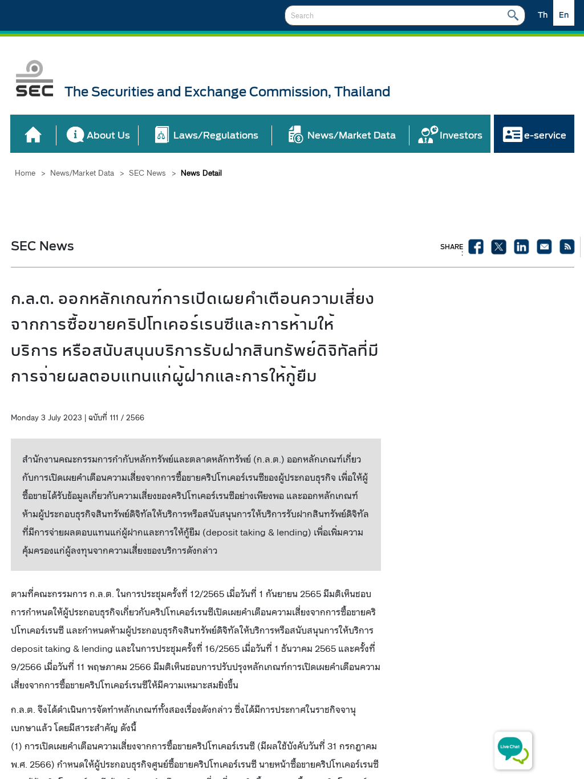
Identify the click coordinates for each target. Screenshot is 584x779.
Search (513, 15)
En (564, 15)
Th (543, 15)
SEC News (147, 173)
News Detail (201, 173)
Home (25, 173)
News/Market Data (82, 173)
